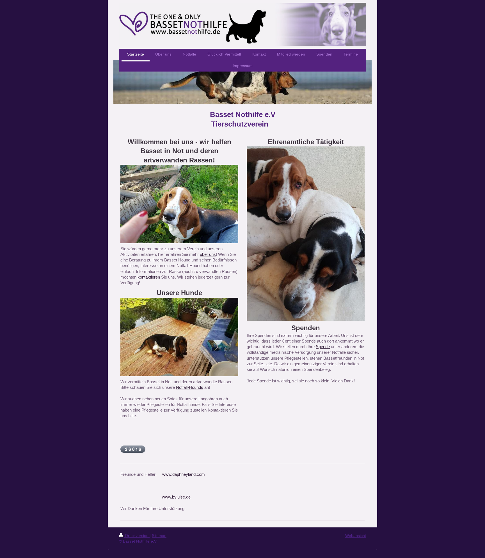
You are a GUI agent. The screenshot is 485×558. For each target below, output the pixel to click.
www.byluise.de (176, 497)
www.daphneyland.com (183, 474)
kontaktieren (149, 277)
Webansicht (355, 535)
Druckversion (137, 535)
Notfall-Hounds (189, 387)
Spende (323, 346)
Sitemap (159, 535)
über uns (208, 254)
